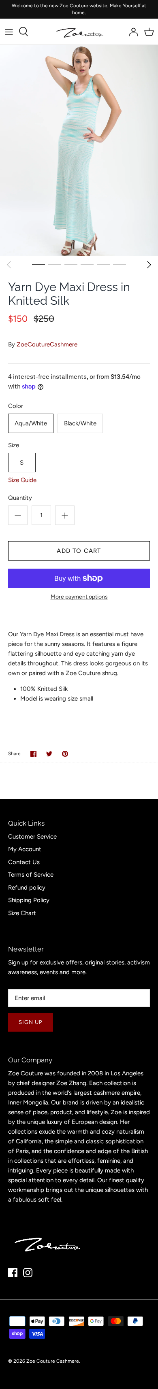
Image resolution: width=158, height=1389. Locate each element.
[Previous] (9, 265)
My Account (24, 849)
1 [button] (38, 264)
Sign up (31, 1022)
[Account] (131, 31)
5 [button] (103, 264)
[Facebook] (12, 1272)
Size (13, 445)
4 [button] (87, 264)
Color (15, 406)
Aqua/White (31, 423)
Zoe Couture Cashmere (52, 1361)
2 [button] (55, 264)
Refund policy (26, 887)
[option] (79, 150)
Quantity (20, 497)
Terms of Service (30, 874)
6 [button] (119, 264)
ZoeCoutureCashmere (47, 344)
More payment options (79, 597)
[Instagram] (27, 1272)
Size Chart (22, 913)
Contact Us (24, 862)
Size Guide (22, 480)
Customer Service (32, 836)
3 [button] (71, 264)
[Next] (149, 265)
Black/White (80, 423)
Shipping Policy (28, 900)
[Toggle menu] (9, 31)
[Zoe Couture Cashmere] (79, 32)
